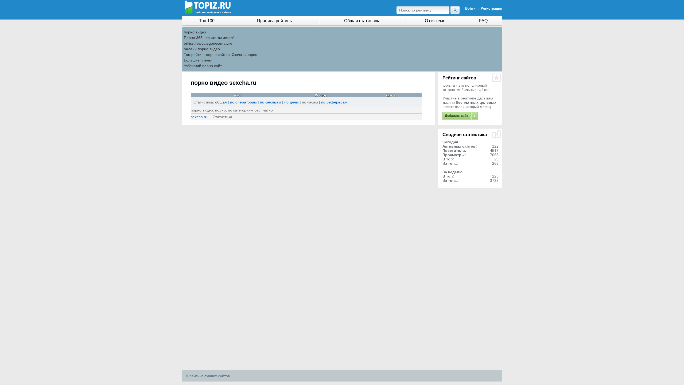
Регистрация (491, 8)
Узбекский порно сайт (203, 66)
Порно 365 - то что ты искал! (209, 38)
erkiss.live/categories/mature (208, 43)
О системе (435, 20)
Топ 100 (207, 20)
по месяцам (270, 102)
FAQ (483, 20)
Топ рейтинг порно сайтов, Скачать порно (220, 54)
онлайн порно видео (202, 49)
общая (221, 102)
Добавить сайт (456, 116)
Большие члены (198, 60)
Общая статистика (362, 20)
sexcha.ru (199, 117)
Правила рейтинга (275, 20)
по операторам (244, 102)
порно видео (195, 32)
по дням (291, 102)
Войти (470, 8)
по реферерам (334, 102)
